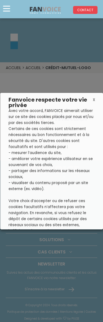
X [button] (94, 99)
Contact (85, 10)
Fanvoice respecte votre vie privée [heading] (47, 102)
